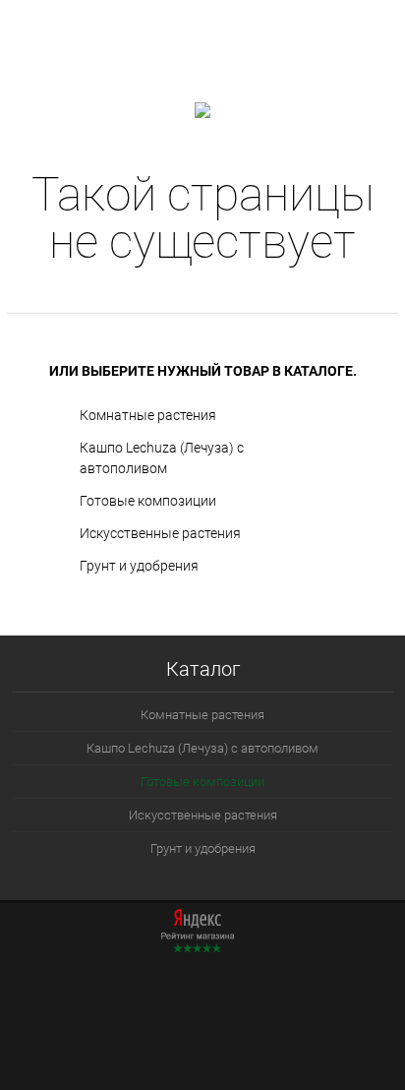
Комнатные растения (148, 415)
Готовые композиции (148, 501)
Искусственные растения (160, 533)
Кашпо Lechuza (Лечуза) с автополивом (162, 458)
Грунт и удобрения (139, 566)
